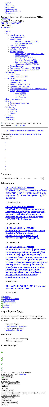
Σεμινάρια (13, 111)
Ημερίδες (13, 109)
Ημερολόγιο (9, 5)
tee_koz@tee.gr (6, 27)
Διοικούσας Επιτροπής (18, 80)
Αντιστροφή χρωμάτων (9, 402)
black (3, 393)
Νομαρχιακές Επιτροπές (19, 48)
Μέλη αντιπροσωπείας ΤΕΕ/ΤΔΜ (27, 41)
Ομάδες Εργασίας (16, 66)
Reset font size (14, 384)
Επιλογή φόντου (7, 390)
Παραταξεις (9, 117)
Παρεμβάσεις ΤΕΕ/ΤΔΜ (19, 76)
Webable (23, 374)
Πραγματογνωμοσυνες (13, 99)
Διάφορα (13, 105)
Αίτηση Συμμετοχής (22, 56)
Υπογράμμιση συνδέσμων (10, 395)
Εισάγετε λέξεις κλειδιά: (10, 178)
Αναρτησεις (9, 7)
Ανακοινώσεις (14, 134)
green (15, 393)
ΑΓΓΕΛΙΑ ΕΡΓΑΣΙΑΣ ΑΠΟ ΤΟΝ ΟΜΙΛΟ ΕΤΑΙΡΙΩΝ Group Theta (25, 287)
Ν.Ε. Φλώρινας (20, 97)
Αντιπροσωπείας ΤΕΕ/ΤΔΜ (20, 85)
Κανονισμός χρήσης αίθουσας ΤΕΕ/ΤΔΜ (25, 68)
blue (20, 393)
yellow (37, 393)
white (9, 393)
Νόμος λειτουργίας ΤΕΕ (23, 43)
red (25, 393)
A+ (7, 384)
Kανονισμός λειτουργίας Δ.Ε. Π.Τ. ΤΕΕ (24, 70)
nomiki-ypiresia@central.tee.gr (16, 326)
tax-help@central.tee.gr (13, 330)
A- (2, 384)
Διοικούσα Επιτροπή (17, 37)
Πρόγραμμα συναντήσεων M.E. (26, 62)
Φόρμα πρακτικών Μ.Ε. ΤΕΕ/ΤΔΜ (27, 64)
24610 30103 (5, 23)
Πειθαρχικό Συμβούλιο (18, 45)
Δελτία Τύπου (15, 74)
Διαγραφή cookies (8, 398)
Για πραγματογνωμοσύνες (19, 103)
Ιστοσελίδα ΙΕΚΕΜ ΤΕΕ (18, 368)
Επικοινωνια (9, 13)
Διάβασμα (5, 386)
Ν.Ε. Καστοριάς (20, 95)
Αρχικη (8, 3)
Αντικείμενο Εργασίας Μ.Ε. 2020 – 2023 (29, 54)
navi (43, 393)
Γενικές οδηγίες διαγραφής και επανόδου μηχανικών (24, 130)
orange (31, 393)
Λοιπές (12, 113)
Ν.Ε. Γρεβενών (20, 93)
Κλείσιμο (5, 379)
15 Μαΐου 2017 (19, 125)
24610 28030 (16, 23)
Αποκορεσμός (6, 400)
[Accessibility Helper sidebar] (7, 376)
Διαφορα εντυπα (11, 9)
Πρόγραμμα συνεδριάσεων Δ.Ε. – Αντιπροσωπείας (28, 89)
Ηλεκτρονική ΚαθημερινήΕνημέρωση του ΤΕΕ (12, 353)
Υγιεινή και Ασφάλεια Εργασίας (17, 364)
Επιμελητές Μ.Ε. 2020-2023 (25, 58)
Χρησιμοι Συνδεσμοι (13, 11)
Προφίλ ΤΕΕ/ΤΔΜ (17, 35)
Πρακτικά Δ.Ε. (15, 82)
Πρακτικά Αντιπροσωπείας (19, 87)
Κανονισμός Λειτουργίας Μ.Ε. (26, 60)
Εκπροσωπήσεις (16, 50)
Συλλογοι (8, 115)
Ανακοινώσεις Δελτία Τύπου (30, 134)
